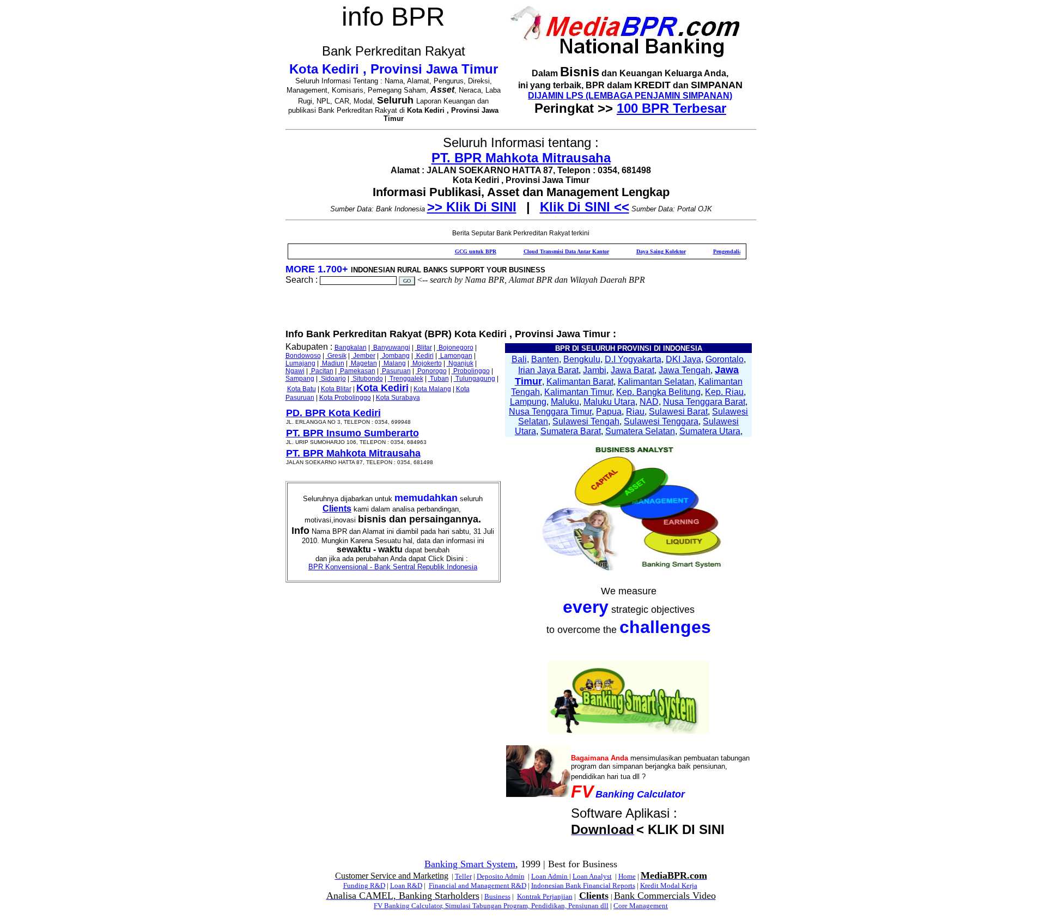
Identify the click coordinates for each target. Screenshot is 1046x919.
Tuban (438, 378)
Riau (635, 411)
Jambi (594, 370)
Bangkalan (351, 347)
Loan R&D (406, 885)
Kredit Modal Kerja (668, 885)
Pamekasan (356, 371)
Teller (463, 876)
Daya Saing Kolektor (640, 251)
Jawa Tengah (684, 370)
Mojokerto (426, 363)
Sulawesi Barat (678, 411)
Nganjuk (460, 363)
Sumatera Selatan (640, 431)
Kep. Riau (724, 392)
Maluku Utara (609, 401)
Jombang (395, 356)
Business (497, 896)
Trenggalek (405, 378)
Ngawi (295, 371)
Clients (337, 508)
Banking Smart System (469, 864)
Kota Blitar (336, 389)
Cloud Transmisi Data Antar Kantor (545, 251)
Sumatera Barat (570, 431)
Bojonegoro (455, 347)
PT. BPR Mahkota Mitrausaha (521, 157)
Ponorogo (431, 371)
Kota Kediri (382, 387)
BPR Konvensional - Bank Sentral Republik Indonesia (392, 567)
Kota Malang (432, 389)
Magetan (363, 363)
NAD (649, 401)
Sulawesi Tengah (585, 421)
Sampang (299, 378)
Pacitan (321, 371)
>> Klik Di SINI (471, 206)
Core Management (640, 906)
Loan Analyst (592, 876)
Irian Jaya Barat (548, 370)
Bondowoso (303, 356)
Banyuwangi (391, 347)
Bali (519, 359)
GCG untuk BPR (454, 251)
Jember (363, 356)
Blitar (423, 347)
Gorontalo (725, 359)
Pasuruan (395, 371)
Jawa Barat (632, 370)
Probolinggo (471, 371)
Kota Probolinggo (345, 397)
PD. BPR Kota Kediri (333, 412)
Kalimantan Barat (579, 381)
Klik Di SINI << (584, 206)
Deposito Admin (501, 876)
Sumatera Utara (709, 431)
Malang (394, 363)
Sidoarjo (332, 378)
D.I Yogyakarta (633, 359)
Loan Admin (550, 876)
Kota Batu (301, 389)
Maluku (565, 401)
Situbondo (367, 378)
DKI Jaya (683, 359)
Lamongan (455, 356)
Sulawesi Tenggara (661, 421)
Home (627, 876)
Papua (609, 411)
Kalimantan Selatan (656, 381)
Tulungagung (474, 378)
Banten (545, 359)
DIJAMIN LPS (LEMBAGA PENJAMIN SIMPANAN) (630, 95)
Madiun (332, 363)
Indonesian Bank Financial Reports (583, 885)
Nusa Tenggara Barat (704, 401)
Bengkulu (581, 359)
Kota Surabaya (398, 397)
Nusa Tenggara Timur (550, 411)
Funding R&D (364, 885)
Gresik (336, 356)
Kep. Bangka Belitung (658, 392)
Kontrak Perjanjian (545, 896)
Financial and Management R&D (477, 885)
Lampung (528, 401)
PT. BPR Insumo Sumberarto (352, 433)
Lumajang (300, 363)
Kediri (424, 356)
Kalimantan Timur (578, 392)
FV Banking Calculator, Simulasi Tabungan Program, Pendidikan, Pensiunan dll (491, 906)
